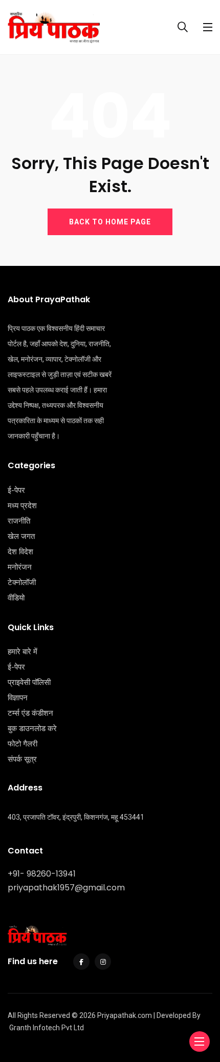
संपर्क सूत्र (22, 759)
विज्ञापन (18, 697)
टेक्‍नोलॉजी (22, 582)
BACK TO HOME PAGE (110, 222)
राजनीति (19, 521)
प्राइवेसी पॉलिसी (29, 682)
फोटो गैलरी (22, 743)
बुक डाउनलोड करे (32, 728)
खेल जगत (21, 536)
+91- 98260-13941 (42, 874)
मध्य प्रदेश (22, 505)
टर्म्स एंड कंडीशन (30, 713)
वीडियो (16, 597)
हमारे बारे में (22, 651)
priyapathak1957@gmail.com (66, 887)
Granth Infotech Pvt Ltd (46, 1028)
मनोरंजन (20, 567)
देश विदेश (20, 551)
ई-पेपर (16, 490)
